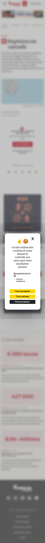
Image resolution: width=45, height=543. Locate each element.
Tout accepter (22, 291)
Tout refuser (22, 296)
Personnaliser (22, 302)
